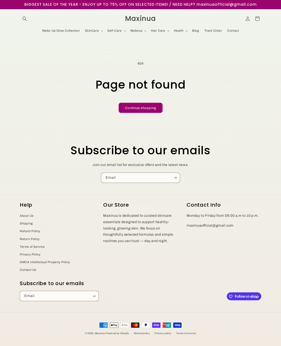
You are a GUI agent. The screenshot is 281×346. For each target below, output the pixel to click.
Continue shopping (140, 108)
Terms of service (186, 333)
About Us (27, 215)
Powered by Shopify (117, 333)
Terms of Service (32, 246)
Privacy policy (163, 333)
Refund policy (142, 333)
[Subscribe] (175, 178)
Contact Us (28, 269)
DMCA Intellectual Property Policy (45, 262)
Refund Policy (30, 231)
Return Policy (30, 238)
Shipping (26, 223)
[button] (24, 19)
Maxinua (100, 333)
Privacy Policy (30, 254)
